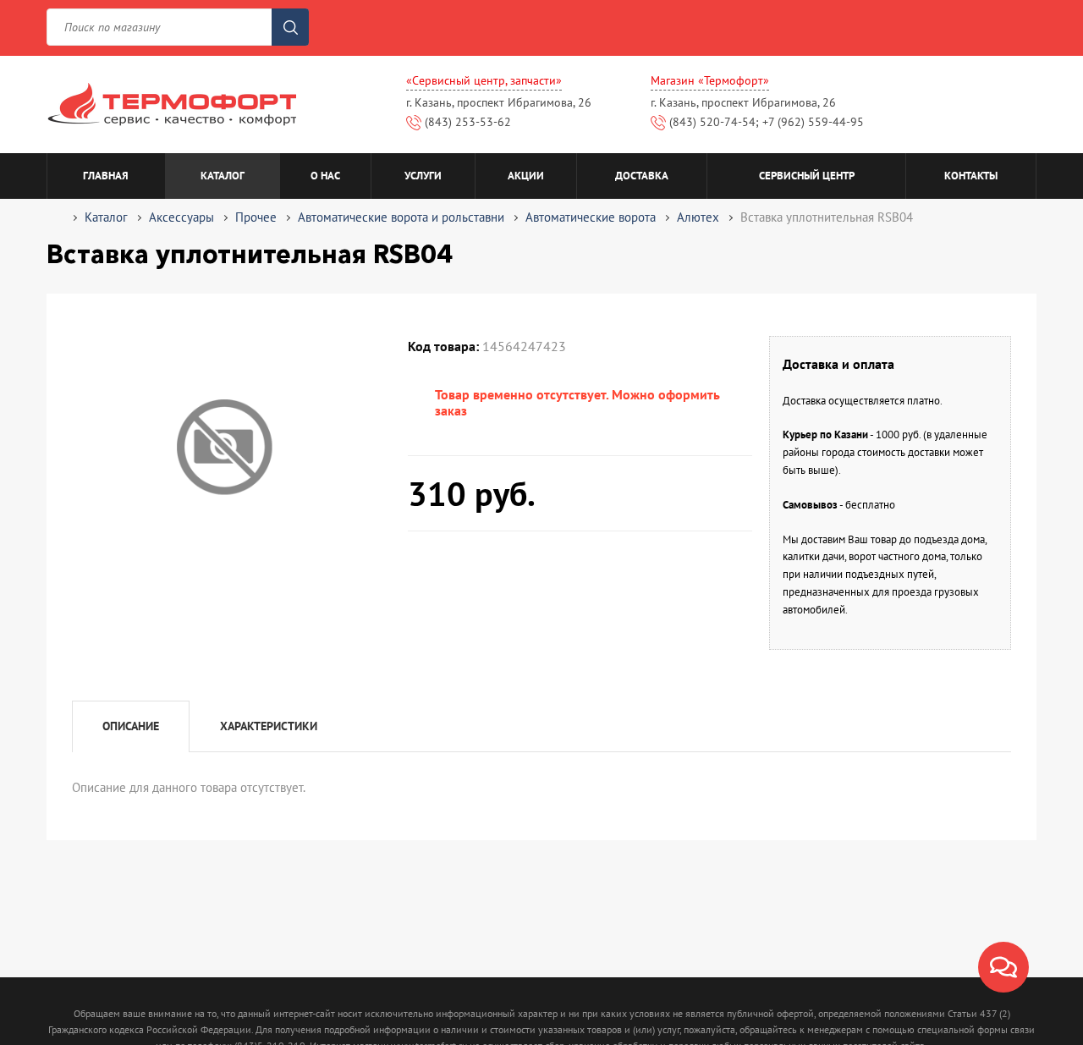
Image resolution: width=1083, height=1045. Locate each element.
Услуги (423, 175)
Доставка (641, 175)
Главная (106, 175)
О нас (325, 175)
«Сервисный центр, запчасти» (484, 80)
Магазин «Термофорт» (710, 80)
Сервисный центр (807, 175)
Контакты (971, 175)
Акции (526, 175)
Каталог (223, 175)
